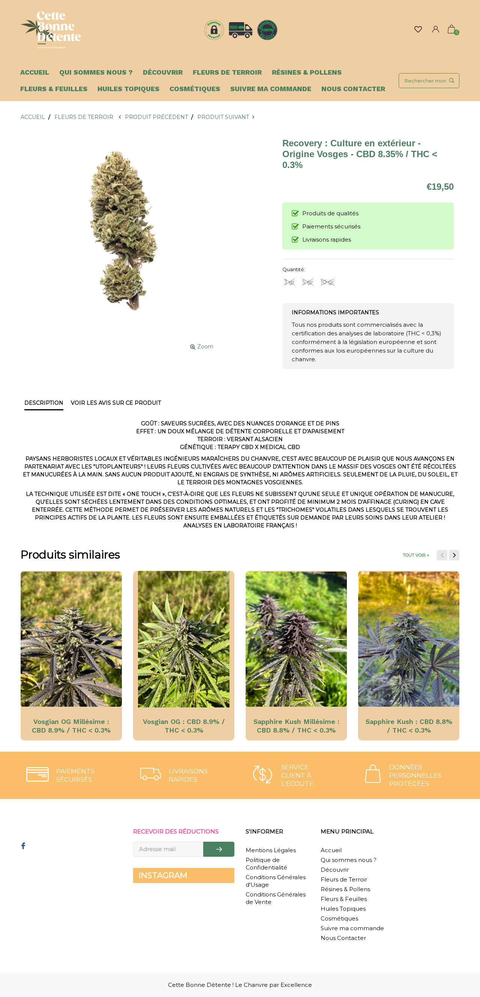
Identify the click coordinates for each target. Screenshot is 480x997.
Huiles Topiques (128, 89)
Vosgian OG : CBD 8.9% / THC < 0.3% (184, 726)
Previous (442, 555)
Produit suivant (224, 117)
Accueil (34, 72)
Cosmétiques (195, 89)
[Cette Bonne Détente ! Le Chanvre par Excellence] (51, 30)
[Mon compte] (436, 30)
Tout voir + (416, 555)
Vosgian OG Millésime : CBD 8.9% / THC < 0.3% (71, 726)
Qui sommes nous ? (96, 72)
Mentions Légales (271, 850)
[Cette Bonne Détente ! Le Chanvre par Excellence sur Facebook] (23, 846)
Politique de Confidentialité (266, 863)
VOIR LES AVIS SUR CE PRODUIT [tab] (116, 402)
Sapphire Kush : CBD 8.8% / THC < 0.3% (409, 726)
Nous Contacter (353, 89)
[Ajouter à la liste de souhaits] (39, 580)
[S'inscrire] (218, 849)
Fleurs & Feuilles (53, 89)
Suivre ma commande (270, 89)
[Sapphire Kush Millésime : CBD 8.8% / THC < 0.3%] (296, 639)
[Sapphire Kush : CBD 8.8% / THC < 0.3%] (408, 639)
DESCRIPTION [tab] (43, 402)
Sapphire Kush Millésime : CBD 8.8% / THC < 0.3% (296, 726)
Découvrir (163, 72)
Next (454, 555)
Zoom (205, 346)
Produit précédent (155, 117)
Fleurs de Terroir (227, 72)
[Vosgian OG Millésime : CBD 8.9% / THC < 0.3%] (71, 639)
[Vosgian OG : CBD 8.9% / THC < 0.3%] (184, 639)
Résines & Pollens (307, 72)
